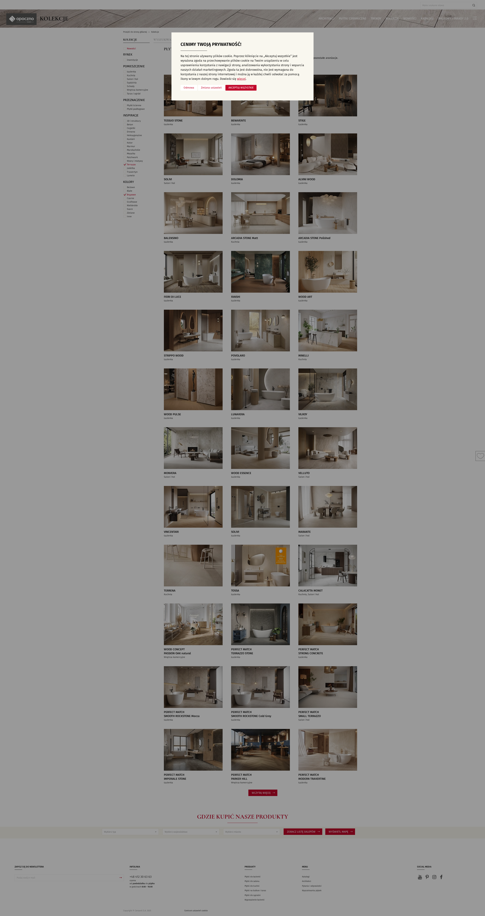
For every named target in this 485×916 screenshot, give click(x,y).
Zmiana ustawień (211, 87)
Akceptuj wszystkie (240, 87)
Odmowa (189, 87)
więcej (241, 78)
